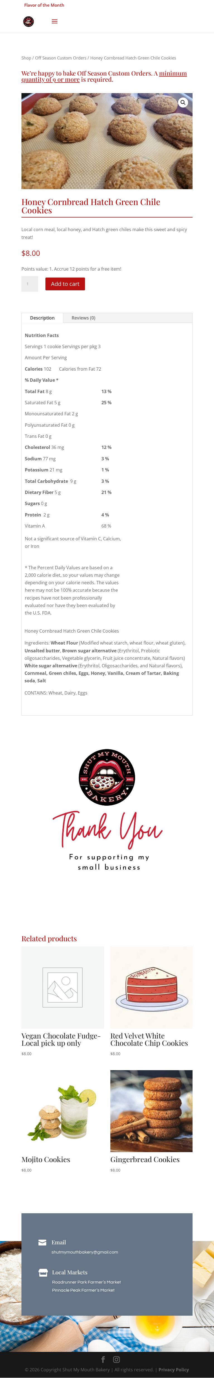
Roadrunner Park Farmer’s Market (86, 1282)
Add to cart (65, 284)
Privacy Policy (174, 1370)
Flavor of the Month (44, 5)
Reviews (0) (83, 318)
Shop (26, 58)
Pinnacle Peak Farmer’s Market (83, 1290)
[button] (183, 103)
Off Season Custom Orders (60, 58)
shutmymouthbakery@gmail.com (85, 1252)
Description (42, 318)
